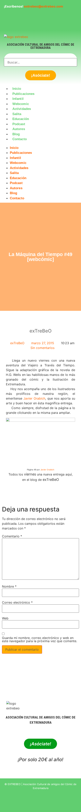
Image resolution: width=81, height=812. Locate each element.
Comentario (12, 536)
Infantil (18, 99)
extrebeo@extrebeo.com (43, 6)
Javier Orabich (34, 398)
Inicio (16, 89)
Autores (18, 129)
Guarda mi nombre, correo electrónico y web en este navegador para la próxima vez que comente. (39, 639)
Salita (16, 114)
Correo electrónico (17, 602)
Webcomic (20, 104)
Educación (20, 119)
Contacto (19, 139)
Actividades (21, 109)
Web (5, 618)
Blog (16, 134)
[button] (40, 144)
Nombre (9, 586)
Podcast (18, 124)
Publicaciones (23, 94)
